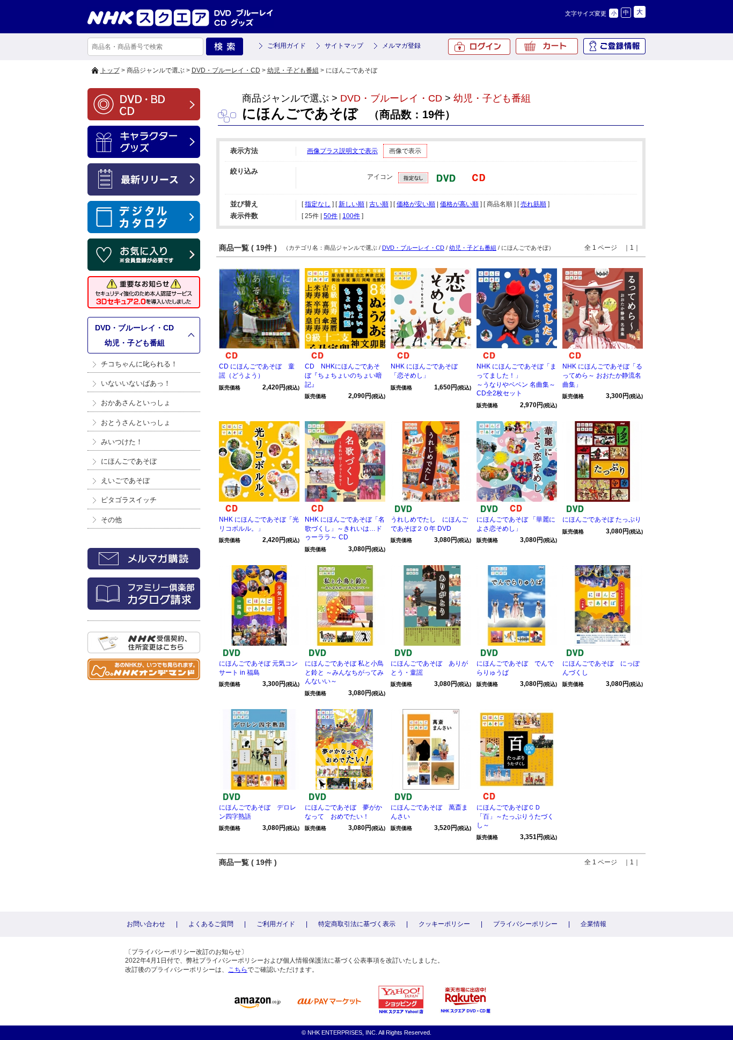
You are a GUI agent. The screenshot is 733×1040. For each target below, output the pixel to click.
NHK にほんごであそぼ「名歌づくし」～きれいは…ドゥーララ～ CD (345, 528)
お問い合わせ (146, 924)
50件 (331, 216)
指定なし (318, 204)
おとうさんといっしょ (136, 422)
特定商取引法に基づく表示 (356, 924)
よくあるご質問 (210, 924)
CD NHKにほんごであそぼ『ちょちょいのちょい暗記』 (343, 375)
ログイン (479, 46)
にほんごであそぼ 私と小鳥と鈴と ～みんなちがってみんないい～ (344, 672)
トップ (110, 70)
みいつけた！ (122, 442)
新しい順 (351, 204)
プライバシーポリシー (525, 924)
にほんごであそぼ (129, 461)
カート (547, 46)
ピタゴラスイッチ (129, 500)
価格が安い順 (416, 204)
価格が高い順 (459, 204)
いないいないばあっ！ (136, 383)
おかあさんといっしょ (136, 403)
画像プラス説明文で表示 (342, 151)
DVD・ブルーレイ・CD (226, 70)
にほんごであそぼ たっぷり (601, 519)
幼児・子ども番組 (293, 70)
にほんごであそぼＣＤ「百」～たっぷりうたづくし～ (515, 816)
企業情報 (593, 924)
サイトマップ (344, 45)
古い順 (379, 204)
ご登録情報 (614, 46)
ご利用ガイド (286, 45)
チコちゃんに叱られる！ (139, 364)
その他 (111, 520)
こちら (237, 969)
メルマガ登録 (401, 45)
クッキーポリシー (444, 924)
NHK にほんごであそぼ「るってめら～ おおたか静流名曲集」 (602, 375)
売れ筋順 (533, 204)
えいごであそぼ (125, 480)
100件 (351, 216)
